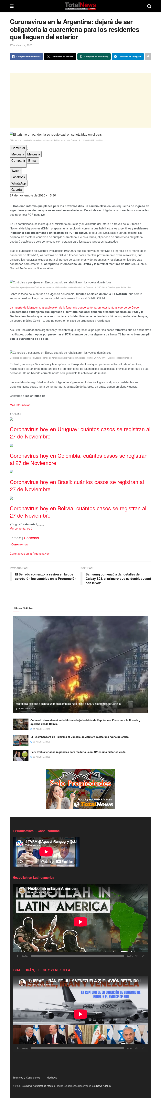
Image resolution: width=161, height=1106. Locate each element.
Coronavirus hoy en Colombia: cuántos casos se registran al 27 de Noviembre (78, 459)
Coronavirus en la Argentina (27, 553)
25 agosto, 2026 (26, 708)
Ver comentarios (21, 528)
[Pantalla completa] (143, 956)
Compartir (18, 160)
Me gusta (17, 154)
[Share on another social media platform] (148, 56)
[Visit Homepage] (80, 6)
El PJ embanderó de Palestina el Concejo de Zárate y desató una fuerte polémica (79, 737)
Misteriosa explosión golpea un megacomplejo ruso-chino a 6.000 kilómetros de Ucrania (68, 704)
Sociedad (31, 537)
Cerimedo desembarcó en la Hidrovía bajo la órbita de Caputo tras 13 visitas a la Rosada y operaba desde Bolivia (85, 722)
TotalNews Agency (101, 1085)
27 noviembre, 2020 (21, 45)
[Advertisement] (80, 100)
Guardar (17, 189)
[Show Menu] (12, 6)
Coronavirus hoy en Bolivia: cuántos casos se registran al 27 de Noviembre (78, 511)
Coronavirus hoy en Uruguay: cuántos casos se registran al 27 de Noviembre (80, 432)
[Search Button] (149, 6)
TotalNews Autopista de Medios (38, 1085)
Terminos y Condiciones (26, 1077)
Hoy (47, 553)
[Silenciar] (136, 956)
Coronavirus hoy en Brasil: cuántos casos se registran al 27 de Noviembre (77, 485)
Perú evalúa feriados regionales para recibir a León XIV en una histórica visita (77, 752)
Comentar (18, 148)
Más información (20, 405)
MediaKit (52, 1077)
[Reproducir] (18, 956)
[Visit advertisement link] (80, 789)
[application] (80, 922)
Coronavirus (19, 544)
